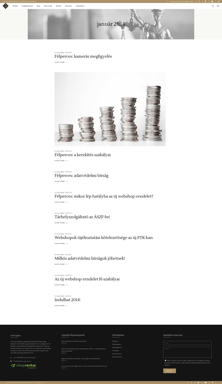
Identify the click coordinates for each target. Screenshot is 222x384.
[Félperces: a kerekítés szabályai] (110, 109)
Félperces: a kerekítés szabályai (83, 154)
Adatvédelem (39, 382)
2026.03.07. (63, 368)
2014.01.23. (68, 151)
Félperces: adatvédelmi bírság (81, 175)
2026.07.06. (63, 343)
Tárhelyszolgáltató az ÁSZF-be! (82, 217)
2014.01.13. (68, 213)
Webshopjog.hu (116, 344)
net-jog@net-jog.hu (187, 1)
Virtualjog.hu (115, 350)
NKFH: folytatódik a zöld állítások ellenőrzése (73, 341)
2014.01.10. (68, 234)
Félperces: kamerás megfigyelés (83, 56)
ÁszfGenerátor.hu (117, 357)
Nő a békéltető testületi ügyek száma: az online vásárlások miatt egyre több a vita (84, 366)
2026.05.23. (63, 352)
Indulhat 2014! (67, 299)
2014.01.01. (68, 296)
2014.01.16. (68, 192)
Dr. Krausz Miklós (60, 52)
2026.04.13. (63, 360)
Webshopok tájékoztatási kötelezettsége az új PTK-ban (104, 237)
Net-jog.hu (115, 341)
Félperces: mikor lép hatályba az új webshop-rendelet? (104, 196)
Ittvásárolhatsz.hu (117, 347)
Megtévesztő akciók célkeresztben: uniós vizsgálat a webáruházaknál (80, 358)
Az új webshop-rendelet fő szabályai (87, 279)
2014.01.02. (68, 275)
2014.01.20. (68, 172)
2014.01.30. (68, 52)
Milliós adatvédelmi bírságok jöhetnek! (90, 258)
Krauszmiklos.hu (116, 354)
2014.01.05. (68, 254)
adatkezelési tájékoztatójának (193, 363)
